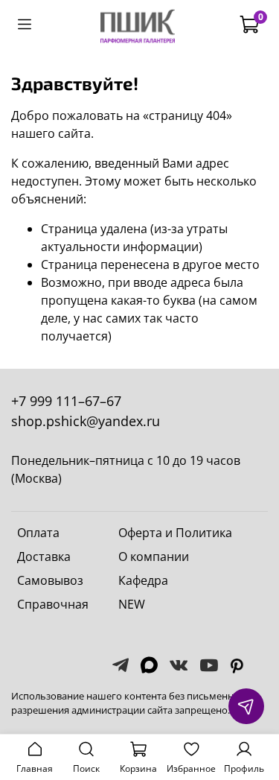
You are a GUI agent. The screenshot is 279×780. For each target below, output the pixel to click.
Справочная (53, 604)
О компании (153, 556)
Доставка (44, 556)
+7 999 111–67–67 (66, 401)
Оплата (38, 532)
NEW (131, 604)
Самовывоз (50, 580)
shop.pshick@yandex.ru (85, 421)
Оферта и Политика (175, 532)
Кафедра (143, 580)
